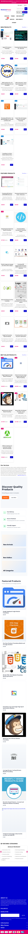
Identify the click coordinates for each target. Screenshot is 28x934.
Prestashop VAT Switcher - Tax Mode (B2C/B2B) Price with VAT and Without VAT (7, 119)
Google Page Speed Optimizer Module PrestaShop (7, 229)
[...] (9, 905)
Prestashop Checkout (6, 852)
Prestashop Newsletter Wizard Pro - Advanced (21, 48)
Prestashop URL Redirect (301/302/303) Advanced (7, 194)
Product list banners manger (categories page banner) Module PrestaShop (21, 376)
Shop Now (5, 497)
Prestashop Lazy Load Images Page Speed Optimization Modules (13, 707)
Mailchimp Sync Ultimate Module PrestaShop (7, 411)
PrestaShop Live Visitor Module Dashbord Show (7, 154)
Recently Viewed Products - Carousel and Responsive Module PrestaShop (13, 802)
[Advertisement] (14, 880)
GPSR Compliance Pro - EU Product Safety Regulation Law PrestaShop (7, 84)
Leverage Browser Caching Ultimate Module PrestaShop (12, 771)
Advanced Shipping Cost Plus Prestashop (7, 300)
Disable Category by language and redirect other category (7, 265)
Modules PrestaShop (14, 847)
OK (24, 915)
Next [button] (27, 852)
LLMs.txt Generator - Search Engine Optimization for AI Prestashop (20, 84)
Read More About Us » (22, 475)
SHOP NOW (14, 2)
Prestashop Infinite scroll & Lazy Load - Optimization (20, 336)
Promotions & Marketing (7, 856)
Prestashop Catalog (19, 852)
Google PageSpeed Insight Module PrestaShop (7, 375)
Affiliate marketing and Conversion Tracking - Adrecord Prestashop (7, 447)
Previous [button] (1, 852)
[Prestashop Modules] (6, 10)
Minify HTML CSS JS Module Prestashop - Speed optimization (20, 412)
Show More (24, 27)
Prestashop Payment (19, 858)
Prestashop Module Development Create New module (21, 230)
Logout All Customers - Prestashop (7, 48)
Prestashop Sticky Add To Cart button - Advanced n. (21, 194)
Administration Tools (6, 849)
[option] (14, 854)
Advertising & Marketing (19, 849)
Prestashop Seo (18, 854)
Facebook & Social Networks (20, 856)
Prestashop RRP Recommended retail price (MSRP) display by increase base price (20, 266)
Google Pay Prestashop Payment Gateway (7, 336)
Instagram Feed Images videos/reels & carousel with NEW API (12, 834)
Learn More (13, 497)
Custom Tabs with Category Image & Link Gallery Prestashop (20, 119)
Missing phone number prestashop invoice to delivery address (21, 301)
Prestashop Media (5, 854)
